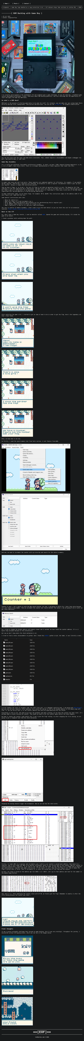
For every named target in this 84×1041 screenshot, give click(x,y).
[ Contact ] (26, 3)
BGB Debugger (78, 707)
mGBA (43, 214)
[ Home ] (6, 3)
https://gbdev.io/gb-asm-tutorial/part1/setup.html (24, 209)
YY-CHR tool (58, 104)
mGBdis (47, 635)
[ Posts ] (15, 3)
